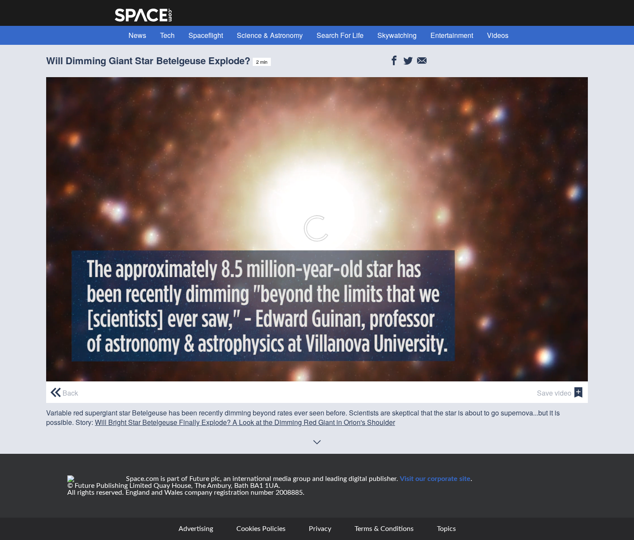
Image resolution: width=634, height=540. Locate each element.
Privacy (320, 528)
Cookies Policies (261, 528)
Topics (446, 528)
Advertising (196, 528)
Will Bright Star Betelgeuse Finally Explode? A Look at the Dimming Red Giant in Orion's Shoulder (245, 422)
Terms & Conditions (384, 528)
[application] (317, 229)
